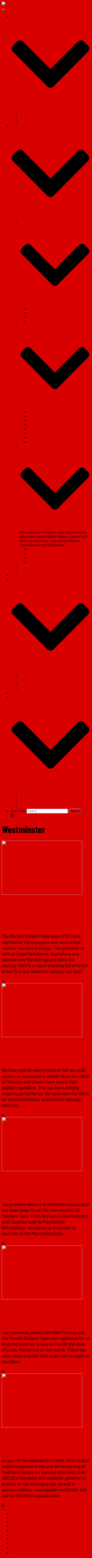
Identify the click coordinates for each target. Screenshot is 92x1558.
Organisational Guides (35, 566)
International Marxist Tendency (40, 121)
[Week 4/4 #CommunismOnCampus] (42, 1036)
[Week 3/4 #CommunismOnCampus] (42, 1169)
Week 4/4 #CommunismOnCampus (33, 1052)
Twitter (28, 798)
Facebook (29, 793)
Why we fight (37, 562)
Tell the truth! (28, 688)
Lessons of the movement (46, 557)
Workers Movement (42, 317)
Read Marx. (27, 684)
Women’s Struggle (41, 441)
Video (24, 570)
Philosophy (36, 433)
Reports (34, 549)
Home (15, 1513)
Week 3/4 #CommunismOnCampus (33, 1186)
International (37, 321)
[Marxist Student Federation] (22, 4)
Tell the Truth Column (42, 416)
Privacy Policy (20, 1539)
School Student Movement (46, 312)
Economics (36, 424)
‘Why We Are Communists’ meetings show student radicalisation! (35, 914)
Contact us (18, 693)
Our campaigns (21, 1530)
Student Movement (41, 308)
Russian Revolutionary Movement (51, 437)
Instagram (30, 802)
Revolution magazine (25, 575)
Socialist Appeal (31, 117)
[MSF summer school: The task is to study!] (42, 1298)
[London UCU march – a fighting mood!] (42, 1426)
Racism (34, 420)
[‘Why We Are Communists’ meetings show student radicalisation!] (42, 893)
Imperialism (37, 429)
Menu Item (14, 1544)
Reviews (34, 553)
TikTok (24, 806)
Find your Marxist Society (37, 113)
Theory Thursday (40, 411)
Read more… (73, 1495)
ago (51, 981)
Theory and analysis (24, 1522)
